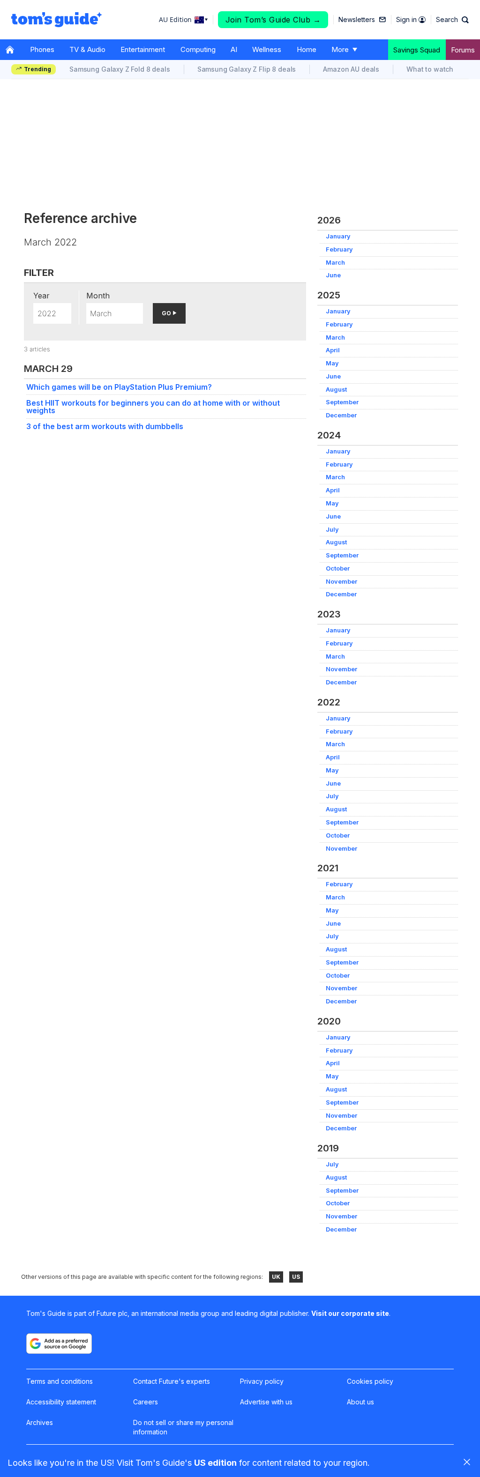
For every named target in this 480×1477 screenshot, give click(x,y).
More (340, 49)
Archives (39, 1422)
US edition (215, 1463)
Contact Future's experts (171, 1381)
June (333, 275)
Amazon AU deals (351, 69)
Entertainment (142, 49)
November (341, 581)
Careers (145, 1402)
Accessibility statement (61, 1402)
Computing (198, 49)
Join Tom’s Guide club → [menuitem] (273, 19)
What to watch (429, 69)
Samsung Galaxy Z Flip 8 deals (246, 69)
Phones (42, 49)
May (332, 363)
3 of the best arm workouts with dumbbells (104, 426)
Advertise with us (266, 1402)
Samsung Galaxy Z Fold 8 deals (119, 69)
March (335, 262)
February (339, 249)
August (336, 389)
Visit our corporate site (350, 1313)
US (296, 1276)
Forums (463, 49)
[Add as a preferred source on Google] (59, 1343)
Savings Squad (416, 49)
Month (98, 295)
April (333, 350)
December (341, 415)
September (342, 402)
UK (276, 1276)
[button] (452, 19)
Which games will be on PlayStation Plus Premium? (119, 387)
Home (306, 49)
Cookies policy (370, 1381)
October (338, 568)
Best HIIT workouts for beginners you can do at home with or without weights (153, 406)
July (332, 529)
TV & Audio (87, 49)
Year (41, 295)
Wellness (266, 49)
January (338, 236)
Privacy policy (262, 1381)
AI (234, 49)
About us (360, 1402)
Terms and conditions (59, 1381)
